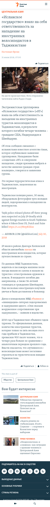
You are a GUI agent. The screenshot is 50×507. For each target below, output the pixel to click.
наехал (28, 250)
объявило (36, 299)
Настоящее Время (10, 52)
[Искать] (35, 503)
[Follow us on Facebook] (17, 471)
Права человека (27, 439)
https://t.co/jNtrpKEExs (21, 227)
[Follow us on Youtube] (4, 471)
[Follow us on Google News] (36, 471)
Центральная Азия (12, 12)
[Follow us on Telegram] (23, 471)
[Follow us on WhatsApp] (30, 471)
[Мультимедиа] (15, 503)
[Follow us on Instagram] (10, 471)
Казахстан (25, 418)
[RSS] (43, 471)
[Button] (41, 63)
